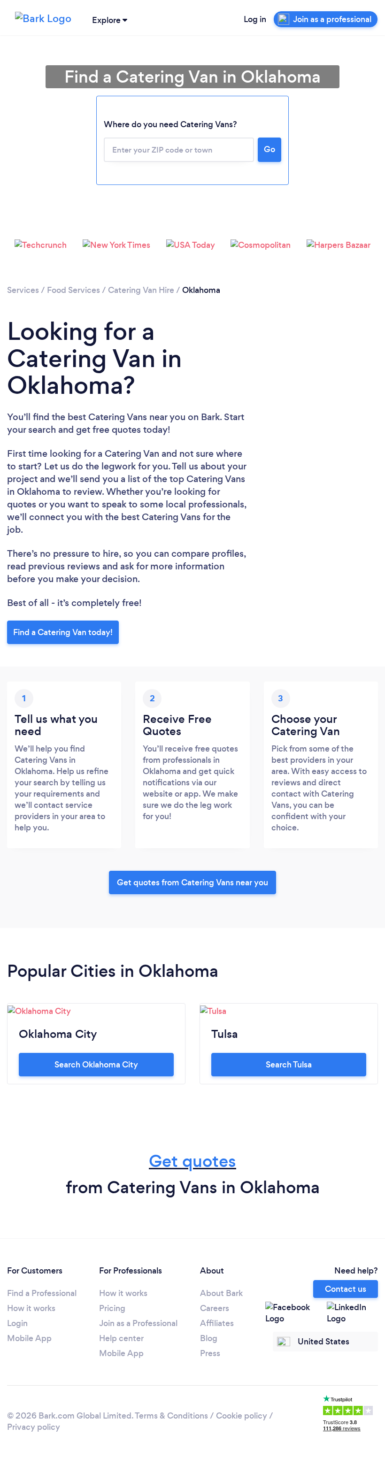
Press (210, 1353)
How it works (31, 1308)
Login (17, 1323)
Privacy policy (33, 1427)
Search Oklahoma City (96, 1064)
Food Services (73, 290)
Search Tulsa (289, 1064)
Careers (214, 1308)
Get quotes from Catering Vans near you (192, 882)
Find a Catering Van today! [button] (63, 632)
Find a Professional (42, 1293)
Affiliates (217, 1323)
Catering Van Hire (141, 290)
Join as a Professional (138, 1323)
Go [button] (269, 149)
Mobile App (29, 1338)
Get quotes (192, 1161)
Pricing (112, 1308)
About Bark (221, 1293)
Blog (208, 1338)
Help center (121, 1338)
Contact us (345, 1289)
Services (23, 290)
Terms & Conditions (171, 1415)
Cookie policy (241, 1415)
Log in (255, 19)
